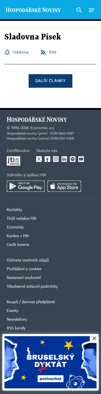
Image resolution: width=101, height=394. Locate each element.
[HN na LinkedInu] (64, 159)
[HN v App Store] (64, 186)
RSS (52, 52)
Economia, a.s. (42, 128)
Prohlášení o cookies (24, 269)
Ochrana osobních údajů (28, 260)
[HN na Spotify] (72, 159)
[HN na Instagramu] (56, 159)
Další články (50, 80)
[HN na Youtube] (81, 159)
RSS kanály (16, 328)
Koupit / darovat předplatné (31, 302)
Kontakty (14, 210)
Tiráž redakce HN (21, 219)
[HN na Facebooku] (47, 159)
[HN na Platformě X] (39, 159)
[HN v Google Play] (26, 186)
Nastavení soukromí (24, 278)
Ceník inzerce (18, 245)
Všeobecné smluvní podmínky (32, 287)
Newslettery (17, 320)
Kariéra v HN (18, 236)
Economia (15, 227)
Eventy (13, 311)
